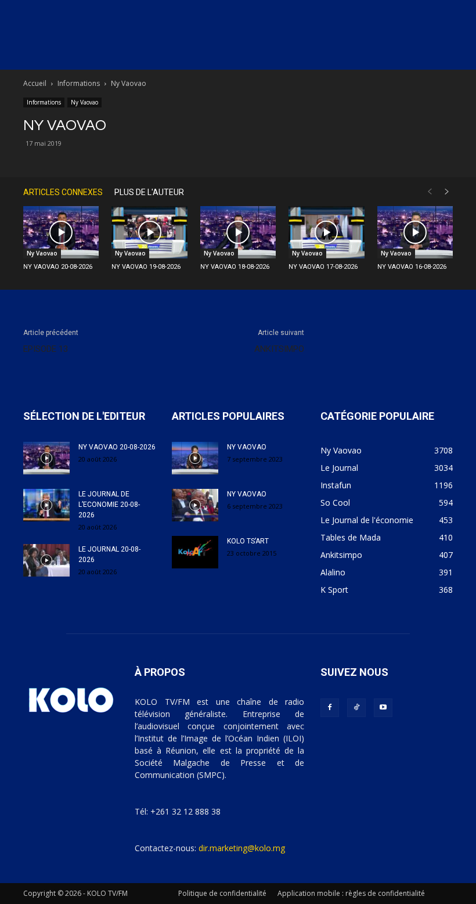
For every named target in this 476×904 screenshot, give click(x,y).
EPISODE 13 (45, 349)
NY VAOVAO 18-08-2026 (234, 267)
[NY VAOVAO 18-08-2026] (238, 232)
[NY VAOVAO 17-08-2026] (326, 232)
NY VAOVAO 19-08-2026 (146, 267)
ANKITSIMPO (279, 349)
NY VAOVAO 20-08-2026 (57, 267)
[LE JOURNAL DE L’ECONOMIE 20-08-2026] (46, 505)
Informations (78, 83)
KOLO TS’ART (248, 541)
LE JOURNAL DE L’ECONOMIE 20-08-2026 (109, 504)
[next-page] (447, 192)
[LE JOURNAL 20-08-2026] (46, 560)
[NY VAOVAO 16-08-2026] (415, 232)
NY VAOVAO (246, 447)
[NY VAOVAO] (195, 458)
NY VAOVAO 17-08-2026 (323, 267)
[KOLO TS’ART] (195, 552)
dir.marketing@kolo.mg (242, 847)
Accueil (34, 83)
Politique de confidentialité (222, 893)
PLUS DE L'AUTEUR (149, 192)
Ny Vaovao (84, 102)
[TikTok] (356, 707)
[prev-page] (429, 192)
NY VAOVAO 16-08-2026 (411, 267)
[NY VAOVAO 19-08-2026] (149, 232)
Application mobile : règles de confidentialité (351, 893)
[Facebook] (329, 707)
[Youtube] (383, 707)
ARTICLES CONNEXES (63, 192)
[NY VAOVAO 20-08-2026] (61, 232)
